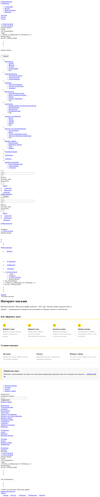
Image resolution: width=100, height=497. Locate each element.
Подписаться (5, 400)
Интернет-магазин (7, 435)
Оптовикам (4, 448)
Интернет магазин (11, 385)
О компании (9, 7)
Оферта (3, 493)
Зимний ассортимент (8, 425)
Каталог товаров (6, 402)
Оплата (7, 389)
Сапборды (4, 423)
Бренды (7, 8)
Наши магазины (10, 10)
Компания (4, 427)
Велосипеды (5, 405)
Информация (5, 444)
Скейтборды (5, 421)
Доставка (8, 387)
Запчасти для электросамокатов (11, 416)
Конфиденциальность (8, 491)
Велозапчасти (5, 411)
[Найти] (2, 183)
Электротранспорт (7, 407)
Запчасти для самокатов (9, 414)
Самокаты (4, 409)
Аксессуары (5, 412)
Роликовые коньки (7, 419)
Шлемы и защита (6, 418)
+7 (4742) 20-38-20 (7, 24)
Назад (11, 274)
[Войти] (2, 237)
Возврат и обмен (10, 391)
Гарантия (4, 450)
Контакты (8, 12)
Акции (3, 432)
